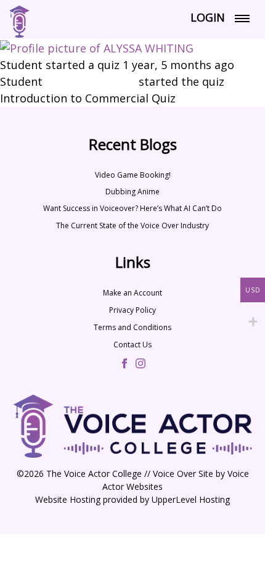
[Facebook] (124, 364)
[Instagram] (140, 364)
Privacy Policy (132, 310)
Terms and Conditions (132, 327)
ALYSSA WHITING (91, 81)
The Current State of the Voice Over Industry (132, 225)
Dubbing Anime (132, 191)
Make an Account (132, 293)
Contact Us (132, 344)
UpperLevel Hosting (191, 499)
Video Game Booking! (133, 175)
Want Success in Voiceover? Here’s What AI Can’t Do (132, 208)
